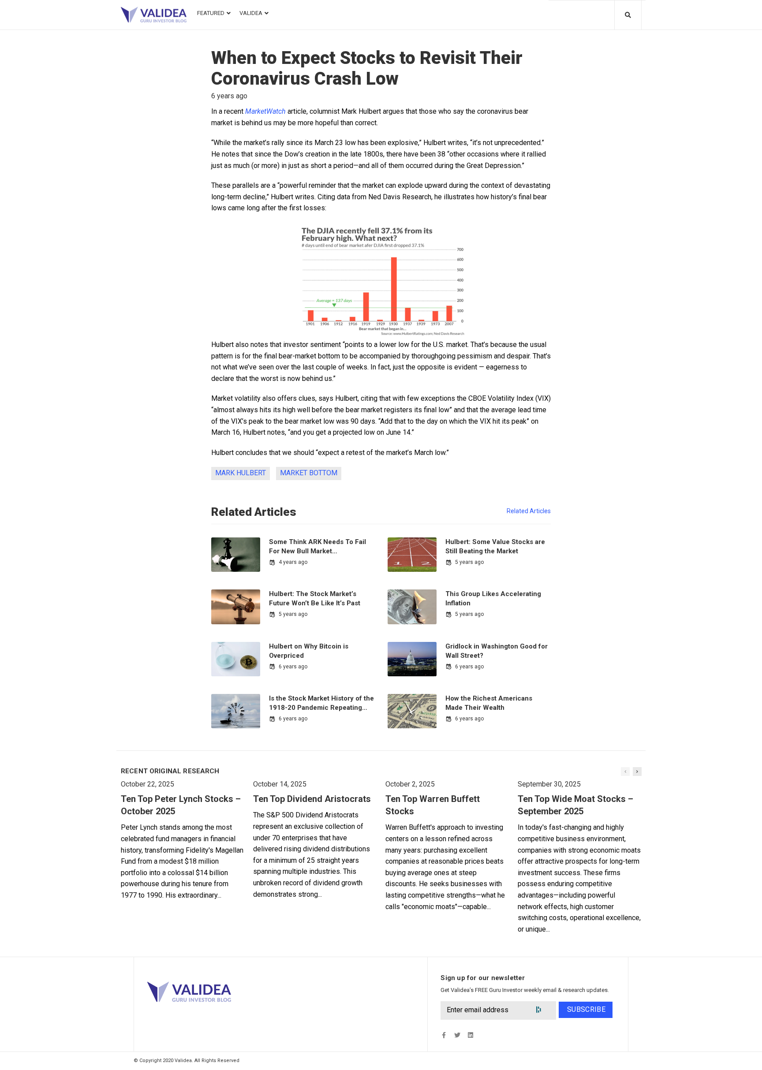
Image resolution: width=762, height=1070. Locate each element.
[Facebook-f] (444, 1035)
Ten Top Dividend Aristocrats (312, 799)
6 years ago (293, 667)
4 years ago (293, 562)
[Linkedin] (470, 1035)
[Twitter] (457, 1035)
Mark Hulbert (240, 473)
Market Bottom (308, 473)
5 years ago (469, 562)
